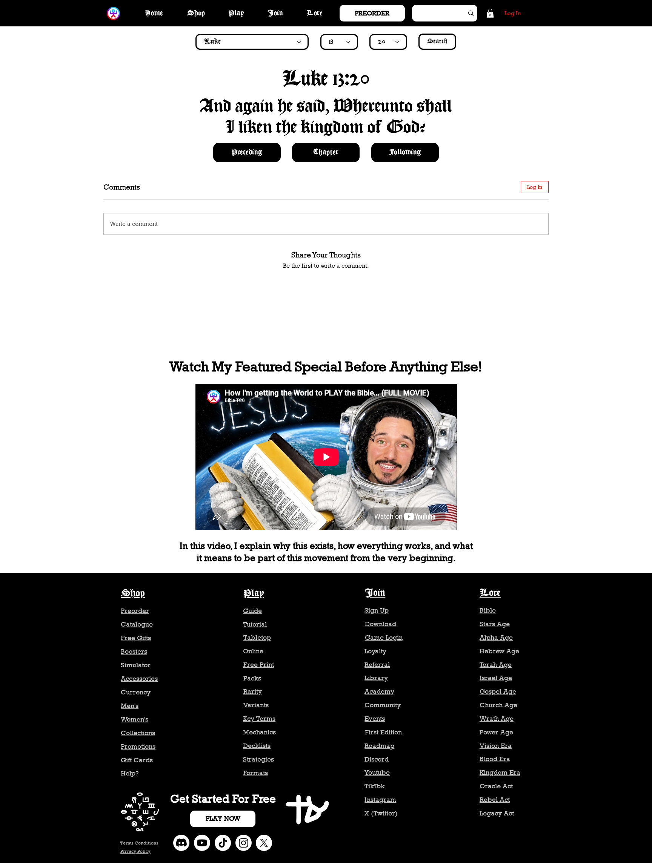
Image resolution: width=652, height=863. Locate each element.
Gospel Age (498, 691)
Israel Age (496, 678)
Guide (252, 611)
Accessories (139, 678)
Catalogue (137, 624)
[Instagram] (243, 843)
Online (253, 651)
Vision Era (496, 746)
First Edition (383, 732)
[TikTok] (223, 843)
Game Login (384, 637)
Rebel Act (495, 799)
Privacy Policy (135, 851)
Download (380, 624)
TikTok (374, 786)
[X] (264, 843)
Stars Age (495, 624)
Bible (488, 610)
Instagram (380, 799)
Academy (379, 691)
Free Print (258, 664)
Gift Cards (137, 760)
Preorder (135, 611)
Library (376, 678)
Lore (490, 593)
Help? (129, 773)
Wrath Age (497, 718)
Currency (136, 692)
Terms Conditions (139, 843)
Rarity (252, 691)
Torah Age (496, 664)
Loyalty (375, 651)
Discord (376, 759)
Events (374, 718)
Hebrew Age (499, 651)
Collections (138, 733)
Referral (377, 664)
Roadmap (379, 746)
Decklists (257, 746)
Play (253, 593)
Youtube (377, 772)
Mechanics (259, 732)
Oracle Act (496, 786)
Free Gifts (136, 638)
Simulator (136, 665)
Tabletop (257, 637)
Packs (252, 678)
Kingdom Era (500, 772)
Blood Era (495, 759)
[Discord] (181, 843)
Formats (255, 773)
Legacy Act (497, 813)
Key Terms (259, 718)
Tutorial (255, 624)
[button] (490, 13)
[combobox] (252, 42)
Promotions (138, 746)
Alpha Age (496, 637)
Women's (134, 719)
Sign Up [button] (376, 610)
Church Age (498, 705)
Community (382, 705)
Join (374, 593)
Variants (256, 705)
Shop (133, 593)
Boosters (134, 651)
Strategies (258, 759)
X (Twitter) (381, 813)
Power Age (496, 732)
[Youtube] (202, 843)
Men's (129, 706)
